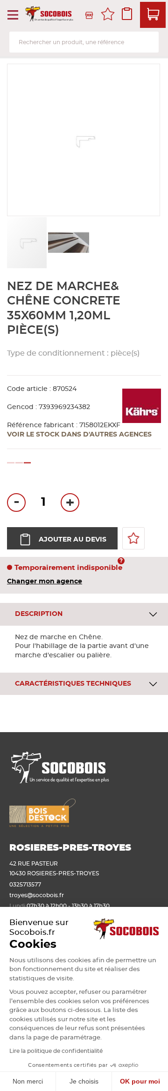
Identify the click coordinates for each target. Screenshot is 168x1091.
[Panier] (153, 15)
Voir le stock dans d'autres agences (79, 434)
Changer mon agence (44, 581)
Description (39, 614)
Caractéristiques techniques (73, 684)
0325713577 (25, 884)
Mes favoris (108, 15)
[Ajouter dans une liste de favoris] (133, 538)
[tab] (84, 614)
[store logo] (50, 15)
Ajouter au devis (72, 539)
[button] (68, 242)
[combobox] (84, 42)
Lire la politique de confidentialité (56, 1051)
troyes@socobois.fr (36, 895)
